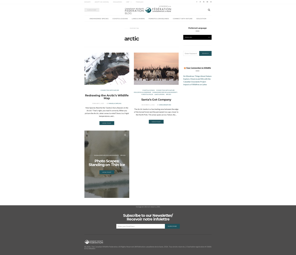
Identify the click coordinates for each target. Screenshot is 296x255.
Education (201, 18)
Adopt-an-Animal (102, 2)
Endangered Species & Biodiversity (165, 92)
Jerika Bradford (165, 105)
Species (168, 94)
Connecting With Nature (109, 90)
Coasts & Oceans (120, 18)
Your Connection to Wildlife (198, 68)
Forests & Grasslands (159, 18)
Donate (87, 2)
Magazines (117, 2)
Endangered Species (99, 18)
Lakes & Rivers (138, 18)
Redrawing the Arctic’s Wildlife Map (107, 97)
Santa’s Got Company (156, 99)
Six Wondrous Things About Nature (197, 76)
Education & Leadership (142, 92)
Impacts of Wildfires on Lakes (195, 84)
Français (139, 2)
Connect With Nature (183, 18)
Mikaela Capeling (115, 103)
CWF (128, 2)
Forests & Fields (147, 94)
